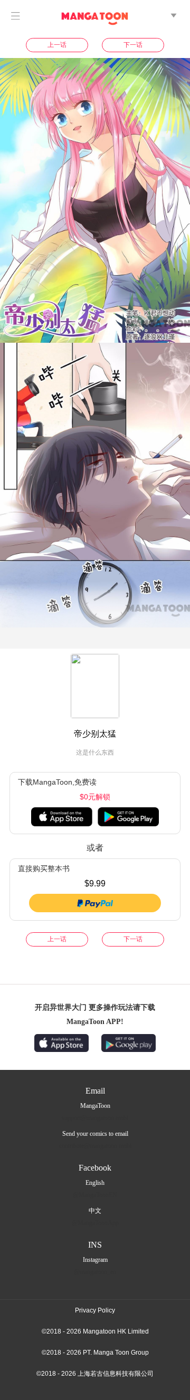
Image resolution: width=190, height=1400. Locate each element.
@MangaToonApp (95, 1223)
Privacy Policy (95, 1310)
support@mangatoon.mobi (95, 1118)
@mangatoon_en (95, 1272)
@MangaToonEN (95, 1195)
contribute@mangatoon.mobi (95, 1146)
